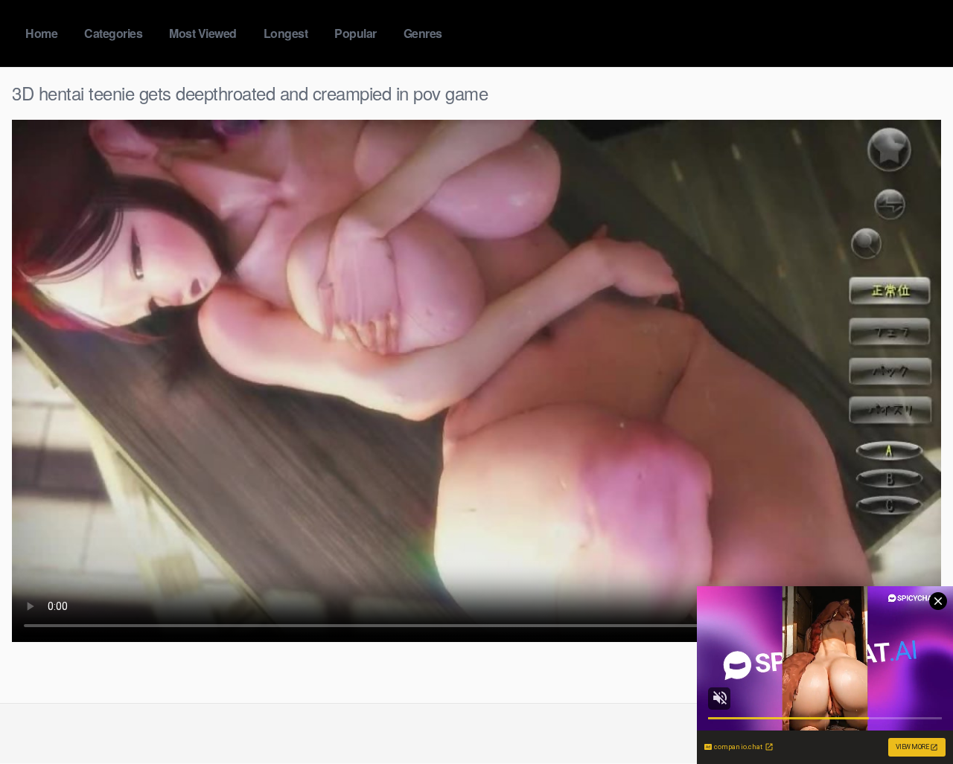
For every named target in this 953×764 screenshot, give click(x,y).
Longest (286, 33)
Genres (423, 33)
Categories (113, 33)
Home (41, 33)
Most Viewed (203, 33)
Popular (355, 33)
